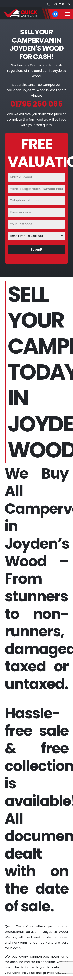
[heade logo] (26, 13)
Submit (37, 249)
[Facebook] (55, 14)
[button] (67, 14)
